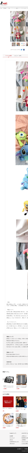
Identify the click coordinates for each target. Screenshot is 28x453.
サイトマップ (12, 437)
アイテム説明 (8, 55)
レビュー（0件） (18, 55)
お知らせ (11, 439)
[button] (3, 379)
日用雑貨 (4, 8)
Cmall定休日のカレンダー (14, 441)
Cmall (1, 8)
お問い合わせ (12, 443)
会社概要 (11, 435)
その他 (9, 8)
